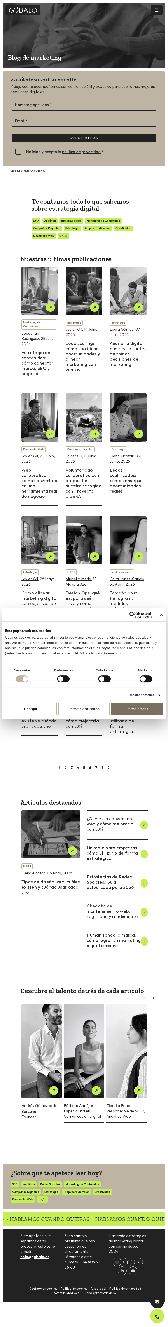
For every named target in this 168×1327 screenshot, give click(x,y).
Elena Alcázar (121, 455)
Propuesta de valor (97, 228)
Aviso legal (98, 1288)
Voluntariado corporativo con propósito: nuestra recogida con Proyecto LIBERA (84, 483)
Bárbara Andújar (78, 1105)
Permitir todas (137, 709)
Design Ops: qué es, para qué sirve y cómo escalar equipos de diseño (83, 603)
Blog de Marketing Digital (27, 171)
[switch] (63, 678)
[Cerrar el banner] (161, 614)
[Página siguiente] (114, 769)
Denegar (30, 709)
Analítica (50, 220)
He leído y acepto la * (64, 151)
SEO (36, 220)
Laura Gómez (121, 329)
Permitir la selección (84, 709)
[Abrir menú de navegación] (157, 10)
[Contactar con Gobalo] (157, 1301)
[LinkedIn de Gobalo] (122, 1270)
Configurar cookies (43, 1288)
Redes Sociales (71, 220)
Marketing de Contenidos (103, 220)
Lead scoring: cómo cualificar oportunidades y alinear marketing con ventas (83, 356)
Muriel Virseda (78, 578)
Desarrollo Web (43, 236)
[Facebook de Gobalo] (127, 1262)
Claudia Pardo (119, 1105)
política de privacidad (81, 151)
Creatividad (123, 228)
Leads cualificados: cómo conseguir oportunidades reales (126, 480)
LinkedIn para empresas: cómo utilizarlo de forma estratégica (127, 721)
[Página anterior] (53, 769)
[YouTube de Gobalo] (133, 1270)
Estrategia (72, 228)
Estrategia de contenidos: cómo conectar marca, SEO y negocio (37, 363)
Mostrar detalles (142, 695)
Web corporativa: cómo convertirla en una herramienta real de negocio (39, 483)
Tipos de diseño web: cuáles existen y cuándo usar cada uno (50, 887)
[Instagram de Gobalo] (117, 1262)
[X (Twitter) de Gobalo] (138, 1262)
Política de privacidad (125, 1288)
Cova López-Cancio (127, 578)
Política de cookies (74, 1288)
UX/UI (63, 236)
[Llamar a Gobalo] (157, 1316)
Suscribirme (84, 138)
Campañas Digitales (46, 228)
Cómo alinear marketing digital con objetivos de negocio (39, 600)
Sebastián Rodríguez (30, 336)
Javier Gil (74, 329)
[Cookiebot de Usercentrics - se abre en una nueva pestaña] (133, 615)
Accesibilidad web (66, 1293)
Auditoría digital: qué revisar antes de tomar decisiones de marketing (128, 354)
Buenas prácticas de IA (99, 1293)
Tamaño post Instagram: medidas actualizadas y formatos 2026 (126, 603)
